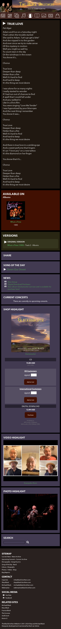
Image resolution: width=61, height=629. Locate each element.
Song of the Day (7, 564)
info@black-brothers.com (22, 580)
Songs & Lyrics (16, 562)
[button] (4, 23)
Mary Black (5, 608)
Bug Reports (6, 572)
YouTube (8, 595)
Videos (10, 570)
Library (4, 567)
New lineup (12, 282)
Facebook (8, 598)
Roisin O (4, 618)
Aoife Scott (5, 616)
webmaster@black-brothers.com (24, 588)
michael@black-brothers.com (23, 585)
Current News (6, 557)
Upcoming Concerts (8, 559)
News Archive (16, 557)
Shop (14, 570)
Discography (6, 562)
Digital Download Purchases (19, 284)
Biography (11, 567)
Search (8, 537)
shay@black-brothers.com (22, 582)
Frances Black (6, 610)
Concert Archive (21, 559)
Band (15, 564)
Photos (4, 570)
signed (27, 375)
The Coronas (6, 613)
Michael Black (6, 605)
